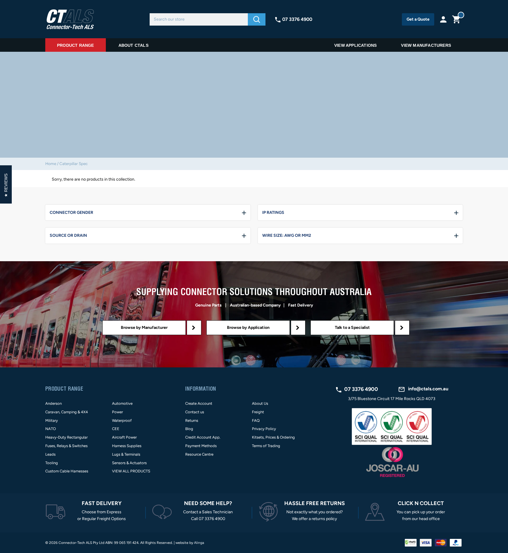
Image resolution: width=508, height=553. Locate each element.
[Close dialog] (361, 204)
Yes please (197, 330)
